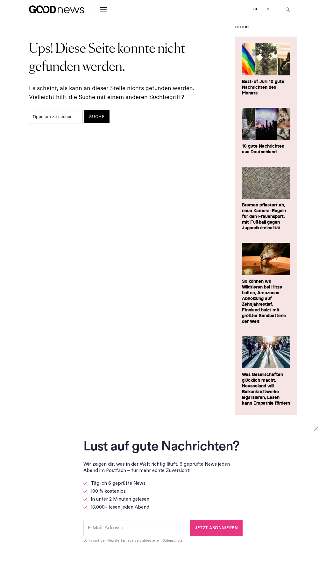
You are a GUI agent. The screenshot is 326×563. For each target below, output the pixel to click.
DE (255, 9)
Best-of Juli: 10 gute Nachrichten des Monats (263, 87)
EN (267, 9)
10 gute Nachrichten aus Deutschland (263, 149)
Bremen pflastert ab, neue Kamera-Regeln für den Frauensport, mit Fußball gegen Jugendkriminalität (264, 216)
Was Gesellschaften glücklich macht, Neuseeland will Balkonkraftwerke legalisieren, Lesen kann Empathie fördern (266, 389)
